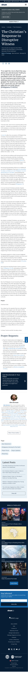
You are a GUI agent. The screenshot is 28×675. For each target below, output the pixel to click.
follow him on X (14, 426)
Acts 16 (4, 135)
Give (26, 339)
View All (14, 493)
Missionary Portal (14, 630)
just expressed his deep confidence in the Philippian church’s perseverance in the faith (13, 171)
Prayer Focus (5, 450)
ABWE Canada (14, 660)
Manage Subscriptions (14, 632)
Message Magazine (10, 410)
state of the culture (18, 355)
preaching (5, 453)
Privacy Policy (14, 663)
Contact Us (14, 628)
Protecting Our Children (14, 641)
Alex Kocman (15, 53)
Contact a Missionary (14, 639)
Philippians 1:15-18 (8, 268)
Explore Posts (13, 21)
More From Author (13, 432)
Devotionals (4, 577)
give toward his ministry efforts (10, 425)
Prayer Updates (15, 450)
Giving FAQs (14, 644)
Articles (9, 27)
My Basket (8, 1)
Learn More (14, 583)
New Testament (6, 444)
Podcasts (3, 522)
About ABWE (14, 624)
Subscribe (14, 604)
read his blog (22, 425)
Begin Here (6, 17)
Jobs (14, 626)
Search (23, 1)
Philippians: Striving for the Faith (11, 447)
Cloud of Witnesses (9, 412)
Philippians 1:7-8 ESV (9, 87)
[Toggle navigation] (26, 5)
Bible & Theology (6, 53)
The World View (20, 412)
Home (3, 27)
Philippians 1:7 (19, 184)
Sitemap (14, 666)
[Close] (26, 9)
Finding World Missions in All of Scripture (13, 561)
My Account (16, 1)
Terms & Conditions (14, 664)
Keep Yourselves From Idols (9, 578)
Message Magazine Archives (14, 635)
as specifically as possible (15, 348)
